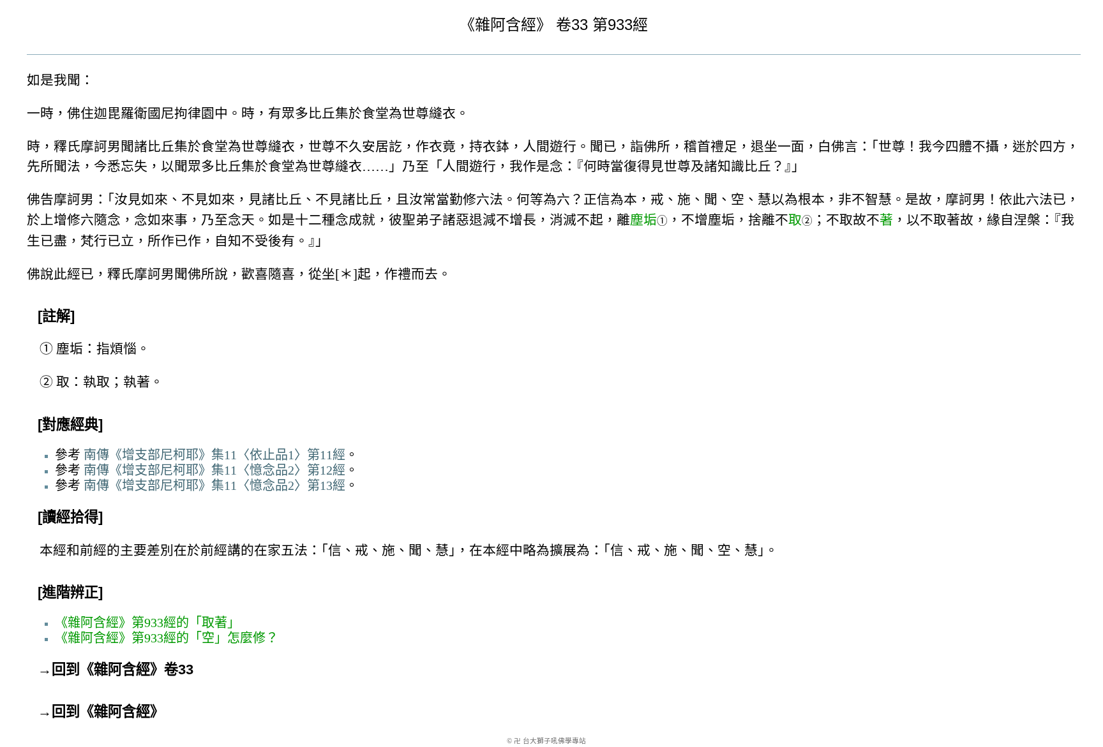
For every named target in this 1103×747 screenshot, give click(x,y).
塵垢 (643, 219)
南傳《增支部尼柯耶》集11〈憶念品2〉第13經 (214, 485)
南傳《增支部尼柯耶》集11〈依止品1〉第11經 (214, 455)
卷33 (572, 24)
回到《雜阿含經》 (108, 712)
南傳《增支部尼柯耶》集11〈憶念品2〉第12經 (214, 470)
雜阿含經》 (513, 24)
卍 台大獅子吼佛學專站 (550, 740)
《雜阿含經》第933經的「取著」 (147, 623)
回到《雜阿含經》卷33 (122, 669)
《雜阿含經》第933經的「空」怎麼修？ (166, 638)
